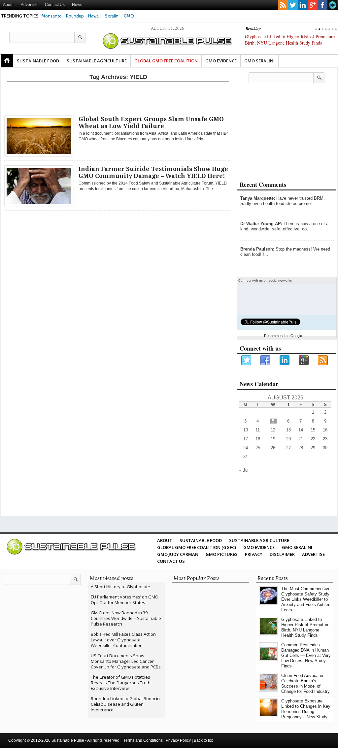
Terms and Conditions (143, 740)
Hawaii (94, 15)
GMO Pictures (222, 554)
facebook (322, 5)
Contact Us (55, 4)
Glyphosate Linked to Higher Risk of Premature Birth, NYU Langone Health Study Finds (305, 627)
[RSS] (323, 360)
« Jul (244, 470)
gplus (313, 5)
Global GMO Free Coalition (166, 61)
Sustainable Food (38, 61)
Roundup (75, 15)
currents (332, 5)
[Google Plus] (304, 360)
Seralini (112, 15)
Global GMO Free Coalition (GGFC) (196, 547)
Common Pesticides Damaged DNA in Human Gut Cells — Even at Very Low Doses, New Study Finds (306, 655)
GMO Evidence (221, 61)
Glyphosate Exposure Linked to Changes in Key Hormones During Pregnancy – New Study (305, 708)
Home (7, 60)
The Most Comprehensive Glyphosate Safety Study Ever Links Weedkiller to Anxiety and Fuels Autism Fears (305, 599)
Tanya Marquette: (257, 198)
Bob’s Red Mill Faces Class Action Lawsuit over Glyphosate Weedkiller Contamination (123, 639)
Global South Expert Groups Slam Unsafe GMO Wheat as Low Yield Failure (151, 122)
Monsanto (52, 15)
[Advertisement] (118, 97)
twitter (293, 5)
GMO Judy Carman (177, 554)
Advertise (29, 4)
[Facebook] (265, 360)
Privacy (253, 554)
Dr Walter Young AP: (261, 223)
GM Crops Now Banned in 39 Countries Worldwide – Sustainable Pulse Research (126, 618)
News (77, 4)
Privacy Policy (178, 740)
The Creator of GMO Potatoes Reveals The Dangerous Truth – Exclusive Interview (122, 682)
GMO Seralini (259, 61)
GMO (129, 15)
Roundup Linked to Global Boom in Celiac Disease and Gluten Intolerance (125, 704)
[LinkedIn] (285, 360)
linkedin (303, 5)
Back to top (204, 740)
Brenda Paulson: (257, 249)
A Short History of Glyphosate (120, 587)
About (8, 4)
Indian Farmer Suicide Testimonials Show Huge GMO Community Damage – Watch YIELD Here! (153, 172)
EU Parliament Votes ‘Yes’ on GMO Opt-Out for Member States (124, 599)
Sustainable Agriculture (97, 61)
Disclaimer (282, 554)
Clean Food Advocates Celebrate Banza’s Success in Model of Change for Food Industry (305, 683)
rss (283, 5)
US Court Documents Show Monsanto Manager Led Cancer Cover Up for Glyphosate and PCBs (126, 661)
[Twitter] (246, 360)
